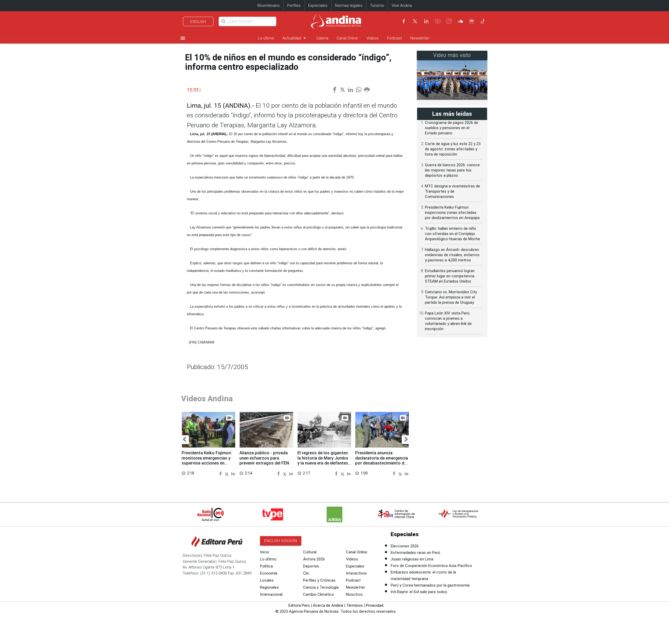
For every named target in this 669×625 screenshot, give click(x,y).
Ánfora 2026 (314, 559)
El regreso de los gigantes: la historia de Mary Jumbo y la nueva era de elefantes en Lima (323, 460)
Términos (354, 605)
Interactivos (356, 573)
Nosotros (354, 594)
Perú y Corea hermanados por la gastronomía (430, 585)
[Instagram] (449, 21)
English (198, 22)
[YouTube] (437, 21)
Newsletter (420, 38)
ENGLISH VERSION (280, 541)
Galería (322, 38)
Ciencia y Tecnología (321, 587)
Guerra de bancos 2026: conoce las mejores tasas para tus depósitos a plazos (452, 170)
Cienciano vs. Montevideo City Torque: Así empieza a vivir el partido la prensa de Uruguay (451, 297)
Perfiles (294, 5)
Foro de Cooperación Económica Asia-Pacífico (431, 565)
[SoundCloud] (460, 21)
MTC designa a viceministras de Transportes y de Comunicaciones (452, 191)
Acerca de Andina (328, 605)
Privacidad (374, 605)
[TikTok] (483, 21)
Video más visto (452, 55)
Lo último (266, 38)
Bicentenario (268, 5)
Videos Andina (207, 398)
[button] (184, 439)
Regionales (269, 587)
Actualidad (295, 38)
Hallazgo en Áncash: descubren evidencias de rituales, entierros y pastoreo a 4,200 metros (452, 254)
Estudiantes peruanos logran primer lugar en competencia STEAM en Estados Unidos (450, 276)
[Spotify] (471, 21)
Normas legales (348, 5)
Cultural (309, 552)
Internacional (271, 594)
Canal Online (347, 38)
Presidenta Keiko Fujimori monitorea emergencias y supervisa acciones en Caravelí (206, 460)
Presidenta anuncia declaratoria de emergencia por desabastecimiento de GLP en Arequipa (381, 460)
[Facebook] (404, 21)
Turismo (377, 5)
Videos (372, 38)
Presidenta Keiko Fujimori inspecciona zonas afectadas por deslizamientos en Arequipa (452, 212)
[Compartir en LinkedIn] (232, 473)
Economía (268, 573)
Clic (306, 573)
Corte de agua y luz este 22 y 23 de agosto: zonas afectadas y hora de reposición (453, 149)
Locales (267, 580)
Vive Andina (402, 5)
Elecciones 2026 (405, 546)
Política (266, 566)
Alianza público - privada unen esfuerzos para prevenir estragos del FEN (264, 458)
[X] (415, 21)
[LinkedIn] (426, 21)
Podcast (394, 38)
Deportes (311, 566)
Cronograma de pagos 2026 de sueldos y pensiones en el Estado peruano (451, 127)
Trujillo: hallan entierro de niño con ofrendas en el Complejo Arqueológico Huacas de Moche (452, 233)
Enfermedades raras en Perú (415, 552)
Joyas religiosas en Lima (412, 559)
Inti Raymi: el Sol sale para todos (419, 591)
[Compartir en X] (227, 473)
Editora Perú (299, 605)
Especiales (317, 5)
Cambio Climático (318, 594)
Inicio (264, 552)
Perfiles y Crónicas (319, 580)
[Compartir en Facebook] (221, 473)
